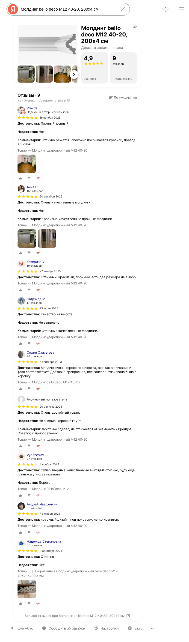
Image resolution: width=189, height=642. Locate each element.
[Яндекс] (13, 9)
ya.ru (138, 628)
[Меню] (181, 9)
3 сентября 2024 (51, 550)
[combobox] (67, 9)
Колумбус (25, 628)
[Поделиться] (135, 27)
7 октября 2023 (50, 513)
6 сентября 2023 (51, 362)
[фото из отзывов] (27, 164)
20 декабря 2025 (51, 196)
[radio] (21, 178)
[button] (26, 74)
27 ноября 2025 (50, 271)
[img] (28, 117)
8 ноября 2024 (49, 464)
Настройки (109, 628)
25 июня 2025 (49, 308)
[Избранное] (165, 9)
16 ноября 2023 (50, 117)
